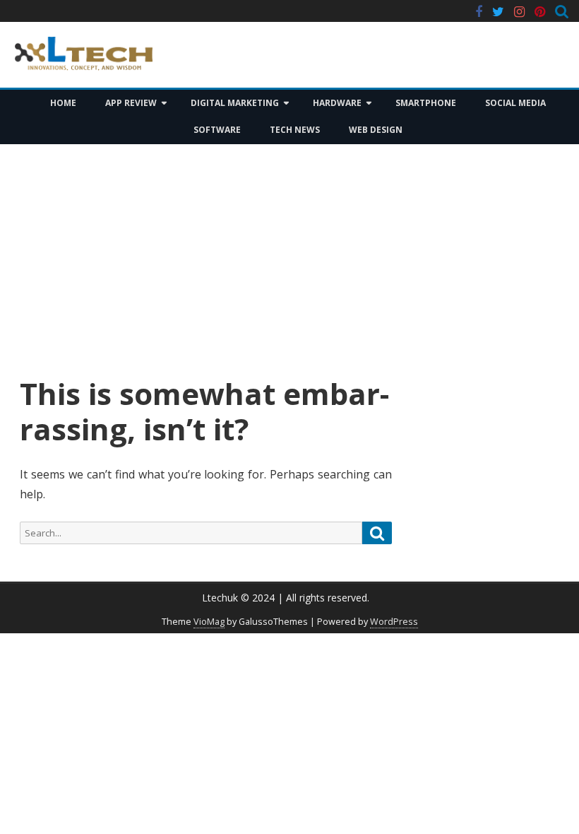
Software (217, 130)
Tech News (295, 130)
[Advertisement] (289, 260)
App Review (131, 103)
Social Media (515, 103)
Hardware (337, 103)
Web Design (375, 130)
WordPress (394, 622)
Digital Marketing (235, 103)
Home (63, 103)
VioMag (209, 622)
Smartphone (425, 103)
